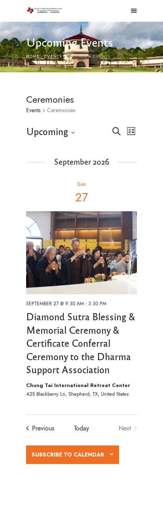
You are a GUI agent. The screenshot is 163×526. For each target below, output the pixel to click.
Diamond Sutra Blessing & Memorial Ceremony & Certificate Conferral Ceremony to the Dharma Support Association (80, 342)
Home (33, 56)
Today (81, 428)
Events (53, 56)
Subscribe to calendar (68, 454)
